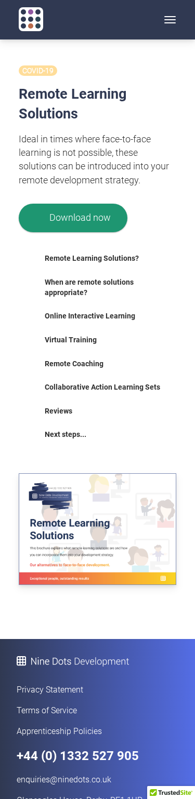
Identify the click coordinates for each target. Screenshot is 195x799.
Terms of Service (47, 710)
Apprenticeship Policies (59, 731)
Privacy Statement (50, 690)
